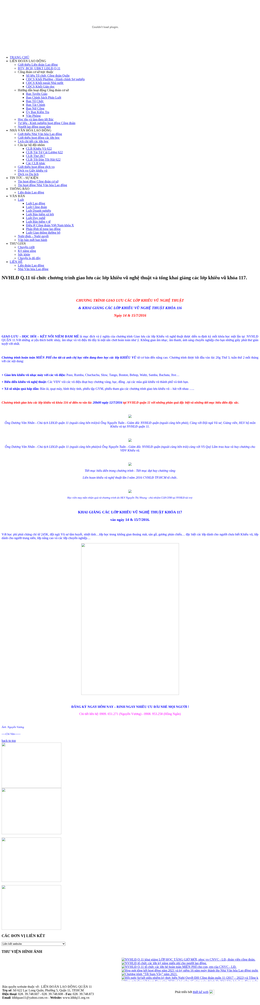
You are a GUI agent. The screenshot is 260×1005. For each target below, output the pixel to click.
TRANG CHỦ (19, 57)
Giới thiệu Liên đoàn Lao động (38, 64)
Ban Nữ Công (35, 108)
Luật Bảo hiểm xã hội (40, 214)
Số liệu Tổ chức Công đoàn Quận (47, 75)
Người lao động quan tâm (34, 126)
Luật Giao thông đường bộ (43, 232)
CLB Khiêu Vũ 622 (39, 148)
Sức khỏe (24, 254)
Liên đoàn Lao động (31, 192)
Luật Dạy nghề (35, 218)
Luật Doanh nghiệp (38, 210)
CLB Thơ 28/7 (35, 156)
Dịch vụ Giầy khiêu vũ (32, 170)
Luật (21, 199)
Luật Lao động (35, 203)
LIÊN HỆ (16, 261)
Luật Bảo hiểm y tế (38, 221)
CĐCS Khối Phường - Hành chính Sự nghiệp (55, 79)
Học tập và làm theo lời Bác (36, 119)
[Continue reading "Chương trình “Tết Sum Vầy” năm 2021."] (144, 974)
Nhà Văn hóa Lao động (33, 269)
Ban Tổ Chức (35, 101)
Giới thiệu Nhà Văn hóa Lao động (40, 134)
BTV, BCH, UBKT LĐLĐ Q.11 (39, 68)
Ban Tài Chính (35, 104)
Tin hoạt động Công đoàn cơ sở (38, 181)
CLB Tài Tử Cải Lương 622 (44, 152)
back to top (9, 740)
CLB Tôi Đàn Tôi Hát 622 (43, 159)
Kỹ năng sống (27, 251)
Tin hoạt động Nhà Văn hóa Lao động (42, 185)
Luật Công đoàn (36, 207)
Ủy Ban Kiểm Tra (37, 112)
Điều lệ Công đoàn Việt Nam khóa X (50, 225)
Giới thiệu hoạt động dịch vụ (36, 167)
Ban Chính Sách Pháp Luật (43, 97)
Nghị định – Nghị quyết (33, 236)
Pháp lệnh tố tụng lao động (43, 229)
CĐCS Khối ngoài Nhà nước (45, 83)
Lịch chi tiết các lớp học (33, 141)
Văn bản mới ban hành (32, 240)
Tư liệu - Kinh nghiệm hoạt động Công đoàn (46, 123)
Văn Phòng (33, 115)
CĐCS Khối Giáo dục (40, 86)
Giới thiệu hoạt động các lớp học (39, 137)
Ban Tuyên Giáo (36, 94)
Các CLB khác (35, 163)
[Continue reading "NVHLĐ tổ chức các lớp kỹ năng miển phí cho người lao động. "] (158, 963)
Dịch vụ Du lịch (28, 174)
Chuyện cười (26, 247)
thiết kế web (200, 992)
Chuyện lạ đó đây (29, 258)
